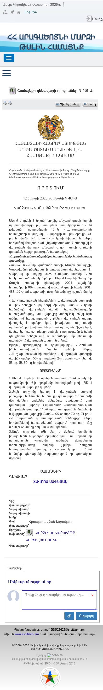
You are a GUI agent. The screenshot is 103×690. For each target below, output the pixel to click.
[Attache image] (69, 616)
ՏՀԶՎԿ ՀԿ (57, 655)
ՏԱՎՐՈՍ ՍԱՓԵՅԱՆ (50, 481)
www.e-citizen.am (27, 634)
